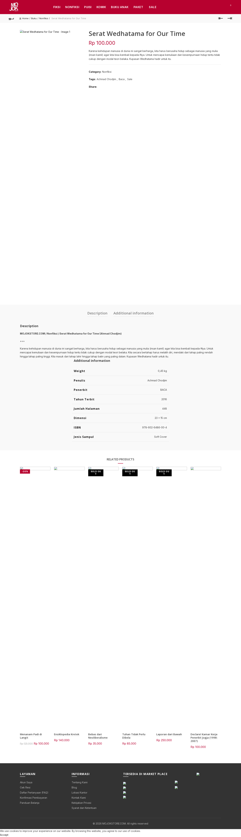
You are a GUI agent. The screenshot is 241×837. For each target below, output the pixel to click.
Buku (34, 18)
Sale (129, 79)
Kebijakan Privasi (81, 802)
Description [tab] (97, 313)
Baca (122, 79)
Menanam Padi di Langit (31, 735)
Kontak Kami (79, 797)
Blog (74, 787)
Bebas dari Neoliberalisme (98, 735)
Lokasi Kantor (79, 792)
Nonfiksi (72, 7)
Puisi (88, 7)
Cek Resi (25, 787)
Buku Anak (120, 7)
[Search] (221, 7)
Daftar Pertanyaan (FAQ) (34, 792)
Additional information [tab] (133, 313)
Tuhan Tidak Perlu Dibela (133, 735)
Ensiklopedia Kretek (66, 734)
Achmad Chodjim (106, 79)
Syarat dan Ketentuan (84, 807)
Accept (4, 834)
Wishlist (230, 5)
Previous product (220, 18)
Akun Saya (26, 782)
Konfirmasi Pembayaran (33, 797)
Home (25, 18)
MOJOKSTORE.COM (114, 823)
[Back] (11, 18)
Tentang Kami (80, 782)
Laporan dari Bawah (169, 734)
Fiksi (57, 7)
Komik (101, 7)
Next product (229, 18)
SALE (152, 7)
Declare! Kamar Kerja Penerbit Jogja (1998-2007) (204, 737)
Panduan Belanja (29, 802)
